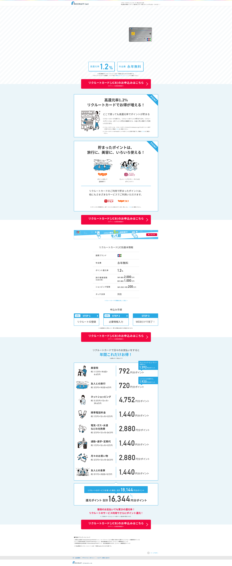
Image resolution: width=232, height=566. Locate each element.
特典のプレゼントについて (122, 75)
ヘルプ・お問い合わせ (103, 558)
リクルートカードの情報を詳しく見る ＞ (116, 300)
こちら (117, 129)
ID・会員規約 (76, 558)
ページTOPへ (154, 553)
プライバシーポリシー (88, 558)
